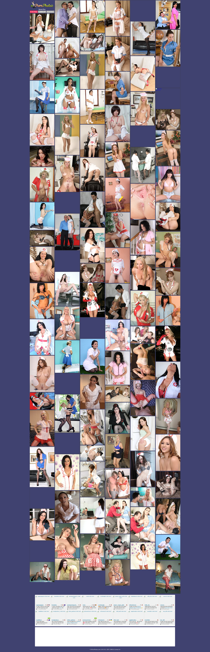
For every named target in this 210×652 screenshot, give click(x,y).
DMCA (112, 649)
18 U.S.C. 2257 (105, 649)
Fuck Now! (50, 11)
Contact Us (117, 649)
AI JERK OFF (42, 11)
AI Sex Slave (33, 11)
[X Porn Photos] (42, 4)
